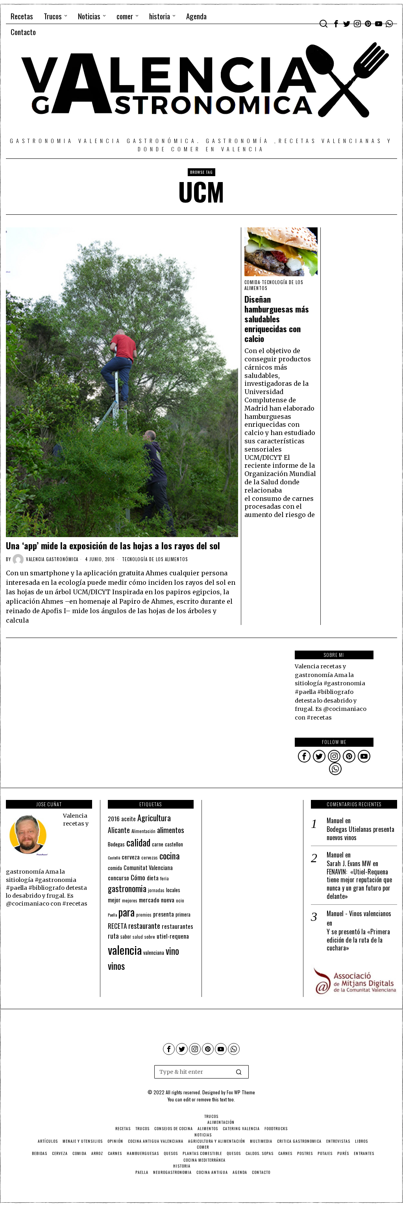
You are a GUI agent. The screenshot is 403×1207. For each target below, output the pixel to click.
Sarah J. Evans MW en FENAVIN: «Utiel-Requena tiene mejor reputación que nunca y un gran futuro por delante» (359, 879)
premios (144, 914)
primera (183, 914)
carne (157, 844)
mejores (129, 900)
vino (172, 951)
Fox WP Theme (241, 1092)
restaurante (144, 925)
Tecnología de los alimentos (155, 559)
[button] (239, 1071)
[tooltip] (336, 23)
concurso (118, 877)
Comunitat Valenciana (148, 867)
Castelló (114, 857)
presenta (163, 913)
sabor (125, 936)
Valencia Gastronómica (52, 559)
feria (164, 878)
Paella (112, 914)
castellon (174, 844)
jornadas (156, 890)
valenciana (153, 952)
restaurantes (177, 926)
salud (138, 937)
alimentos (170, 829)
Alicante (119, 830)
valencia (125, 949)
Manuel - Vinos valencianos (359, 913)
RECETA (117, 926)
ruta (113, 936)
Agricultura (154, 818)
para (126, 912)
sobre (149, 936)
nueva (167, 899)
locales (173, 890)
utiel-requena (173, 935)
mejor (114, 900)
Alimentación (143, 831)
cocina (169, 855)
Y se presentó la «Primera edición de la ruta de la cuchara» (358, 940)
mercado (149, 899)
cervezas (149, 857)
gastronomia (127, 888)
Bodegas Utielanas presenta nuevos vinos (360, 833)
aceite (128, 819)
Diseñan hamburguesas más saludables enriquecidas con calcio (276, 319)
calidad (138, 842)
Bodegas (116, 844)
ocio (180, 900)
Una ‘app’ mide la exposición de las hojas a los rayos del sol (113, 545)
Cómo (138, 877)
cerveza (131, 856)
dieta (153, 878)
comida (115, 868)
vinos (116, 965)
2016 (114, 818)
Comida (252, 282)
